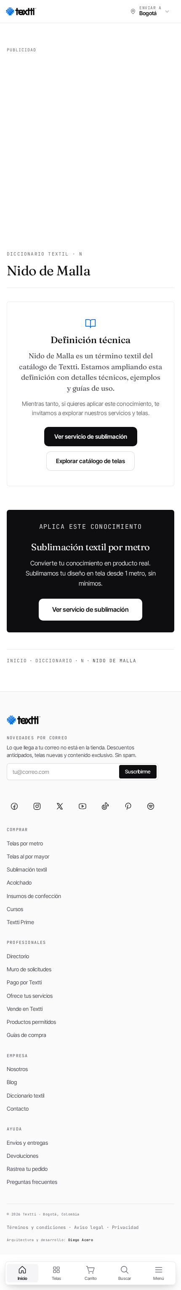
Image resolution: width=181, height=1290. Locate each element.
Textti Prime (20, 922)
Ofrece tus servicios (30, 995)
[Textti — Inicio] (21, 11)
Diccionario (53, 661)
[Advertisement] (90, 146)
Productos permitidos (31, 1021)
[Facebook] (14, 806)
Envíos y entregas (27, 1142)
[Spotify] (150, 806)
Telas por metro (25, 843)
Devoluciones (22, 1155)
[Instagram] (37, 806)
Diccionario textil (25, 1095)
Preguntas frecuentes (32, 1181)
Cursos (15, 909)
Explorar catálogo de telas (90, 460)
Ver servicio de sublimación (90, 436)
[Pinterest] (128, 806)
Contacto (18, 1108)
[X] (59, 806)
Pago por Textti (24, 982)
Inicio (17, 661)
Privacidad (125, 1227)
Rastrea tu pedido (27, 1168)
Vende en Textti (25, 1008)
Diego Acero (80, 1239)
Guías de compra (26, 1034)
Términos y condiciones (36, 1227)
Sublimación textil (27, 869)
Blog (12, 1082)
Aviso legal (89, 1227)
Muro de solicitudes (29, 969)
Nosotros (17, 1069)
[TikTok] (105, 806)
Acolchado (19, 882)
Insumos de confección (34, 896)
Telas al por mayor (28, 856)
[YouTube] (82, 806)
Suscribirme (138, 771)
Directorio (18, 956)
